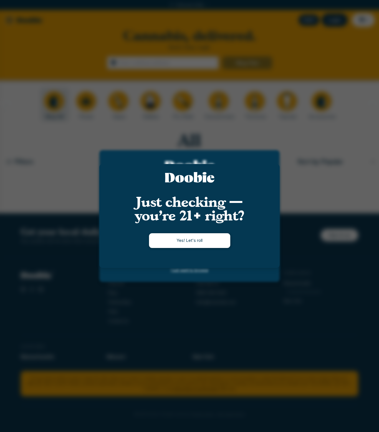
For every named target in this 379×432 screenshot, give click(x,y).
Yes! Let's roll (189, 240)
